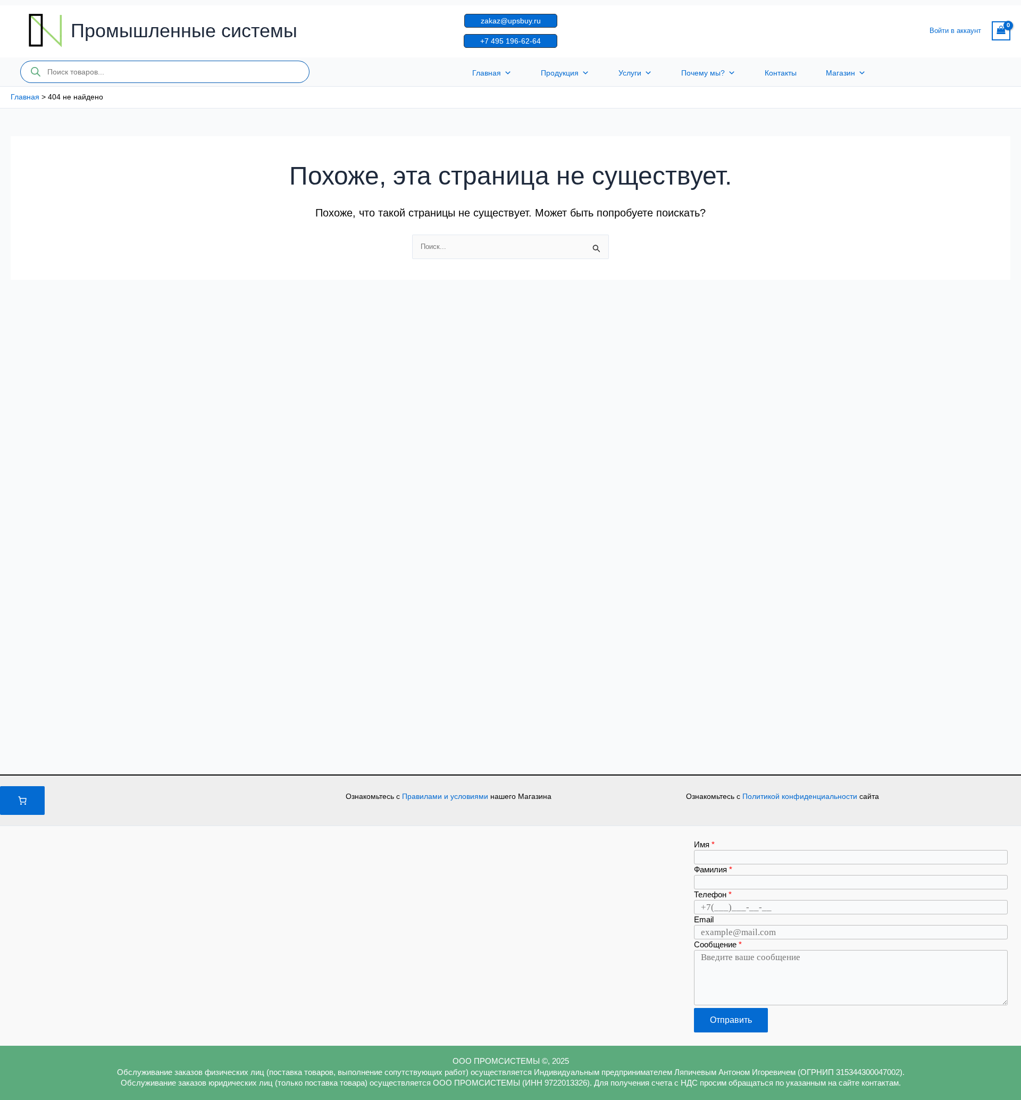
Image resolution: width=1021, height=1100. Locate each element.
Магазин (840, 73)
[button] (510, 21)
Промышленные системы (184, 30)
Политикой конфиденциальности (800, 796)
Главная (486, 73)
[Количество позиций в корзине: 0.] (22, 800)
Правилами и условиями (446, 796)
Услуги (629, 73)
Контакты (781, 73)
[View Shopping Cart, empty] (1001, 30)
